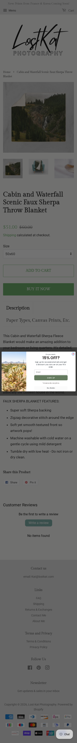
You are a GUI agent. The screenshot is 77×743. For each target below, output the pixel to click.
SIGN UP (51, 377)
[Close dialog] (73, 354)
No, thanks (51, 388)
